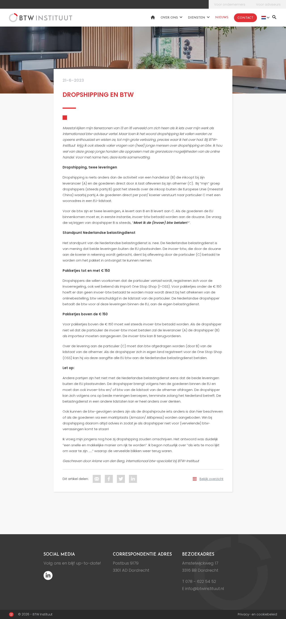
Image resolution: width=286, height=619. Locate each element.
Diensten (196, 17)
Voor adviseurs (268, 4)
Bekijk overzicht (211, 479)
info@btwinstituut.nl (204, 588)
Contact (245, 18)
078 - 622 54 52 (200, 581)
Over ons (169, 17)
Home (153, 17)
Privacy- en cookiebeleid (257, 614)
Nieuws (221, 17)
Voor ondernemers (229, 4)
